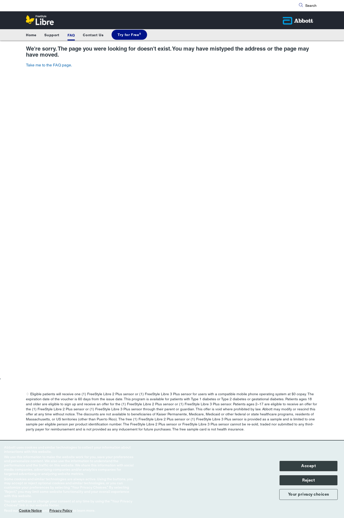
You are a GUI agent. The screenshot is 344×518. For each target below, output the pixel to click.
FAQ (71, 35)
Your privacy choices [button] (308, 494)
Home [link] (31, 35)
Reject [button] (308, 480)
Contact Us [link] (93, 35)
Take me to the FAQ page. (49, 65)
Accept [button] (308, 466)
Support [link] (51, 35)
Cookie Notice (30, 510)
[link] (129, 35)
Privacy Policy (60, 510)
